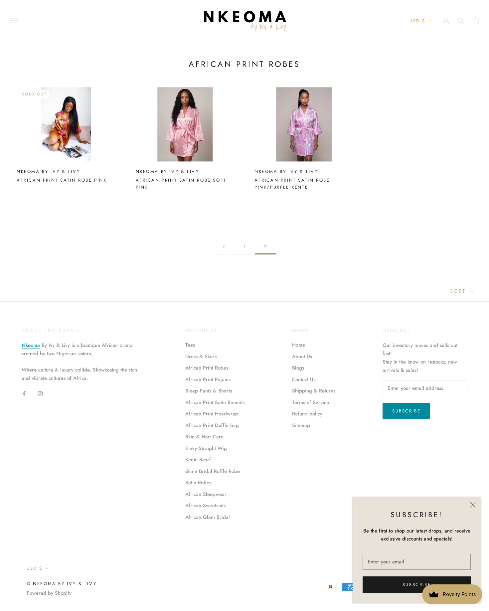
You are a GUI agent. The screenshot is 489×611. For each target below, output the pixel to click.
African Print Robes (206, 368)
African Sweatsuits (205, 505)
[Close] (473, 505)
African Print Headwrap (211, 413)
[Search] (460, 20)
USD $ (417, 21)
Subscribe (417, 584)
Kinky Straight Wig (206, 448)
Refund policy (307, 413)
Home (298, 345)
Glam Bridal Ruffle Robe (212, 471)
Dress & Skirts (201, 356)
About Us (302, 356)
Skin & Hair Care (204, 436)
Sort (459, 291)
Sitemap (301, 425)
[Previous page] (224, 246)
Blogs (298, 368)
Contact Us (303, 379)
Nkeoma (31, 345)
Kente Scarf (198, 459)
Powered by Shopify (49, 593)
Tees (190, 345)
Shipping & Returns (313, 390)
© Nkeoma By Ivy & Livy (61, 583)
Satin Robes (198, 482)
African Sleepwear (206, 494)
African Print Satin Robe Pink (61, 180)
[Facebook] (24, 393)
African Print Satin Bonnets (214, 402)
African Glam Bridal (207, 517)
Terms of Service (310, 402)
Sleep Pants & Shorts (208, 390)
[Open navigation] (14, 20)
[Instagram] (40, 393)
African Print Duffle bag (212, 425)
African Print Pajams (208, 379)
